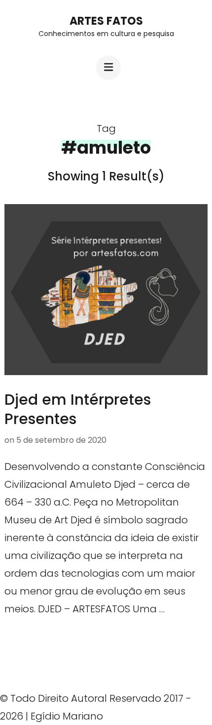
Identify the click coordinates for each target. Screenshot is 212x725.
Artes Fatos (106, 21)
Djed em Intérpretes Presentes (77, 409)
